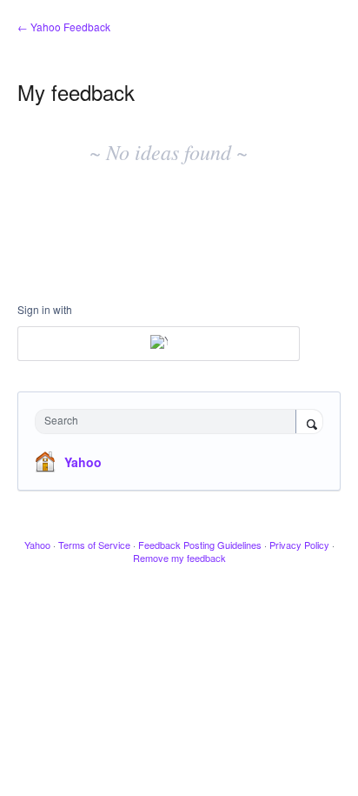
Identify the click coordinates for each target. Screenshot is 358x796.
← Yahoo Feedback (63, 26)
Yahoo (83, 462)
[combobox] (169, 421)
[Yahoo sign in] (158, 343)
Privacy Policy (299, 545)
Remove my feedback (179, 558)
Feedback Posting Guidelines (200, 545)
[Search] (309, 423)
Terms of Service (94, 545)
